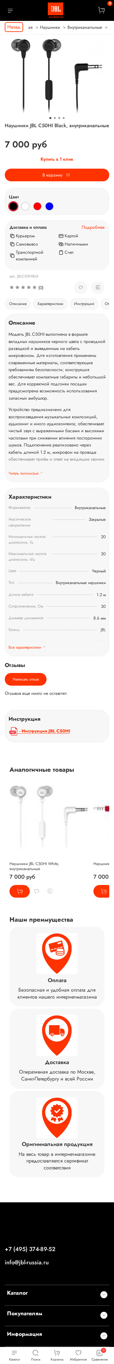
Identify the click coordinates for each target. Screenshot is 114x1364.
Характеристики (50, 304)
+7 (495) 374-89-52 (30, 1249)
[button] (37, 287)
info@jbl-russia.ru (27, 1262)
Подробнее (93, 227)
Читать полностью (24, 473)
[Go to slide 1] (50, 118)
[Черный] (13, 206)
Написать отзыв (26, 679)
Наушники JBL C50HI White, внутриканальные (34, 866)
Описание (18, 304)
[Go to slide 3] (59, 118)
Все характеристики (25, 647)
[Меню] (10, 10)
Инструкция (84, 304)
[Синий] (49, 206)
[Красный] (37, 206)
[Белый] (25, 206)
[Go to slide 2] (55, 118)
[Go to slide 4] (64, 118)
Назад (14, 26)
